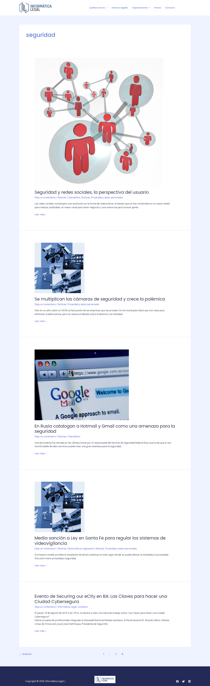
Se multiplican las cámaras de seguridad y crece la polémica (100, 299)
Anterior (25, 654)
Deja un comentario (45, 197)
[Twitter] (185, 8)
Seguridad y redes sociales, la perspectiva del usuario (92, 192)
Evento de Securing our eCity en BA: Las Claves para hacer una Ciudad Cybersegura (101, 599)
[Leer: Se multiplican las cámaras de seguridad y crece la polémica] (60, 267)
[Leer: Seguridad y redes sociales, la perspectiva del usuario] (99, 121)
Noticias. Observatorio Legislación (76, 548)
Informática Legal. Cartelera (73, 606)
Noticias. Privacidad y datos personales (102, 197)
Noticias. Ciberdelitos (69, 197)
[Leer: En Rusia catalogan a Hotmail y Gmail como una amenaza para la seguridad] (82, 384)
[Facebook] (181, 8)
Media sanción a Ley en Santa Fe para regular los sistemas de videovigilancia (100, 540)
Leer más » (40, 214)
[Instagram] (189, 8)
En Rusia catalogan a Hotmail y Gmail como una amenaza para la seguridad (105, 428)
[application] (106, 7)
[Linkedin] (189, 681)
